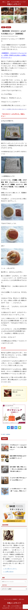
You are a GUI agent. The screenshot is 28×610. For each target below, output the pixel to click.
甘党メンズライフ (14, 4)
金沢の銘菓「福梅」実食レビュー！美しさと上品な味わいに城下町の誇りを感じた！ (18, 469)
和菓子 (4, 434)
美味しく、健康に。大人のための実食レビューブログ (14, 605)
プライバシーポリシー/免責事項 (10, 599)
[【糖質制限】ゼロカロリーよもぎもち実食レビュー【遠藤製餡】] (15, 427)
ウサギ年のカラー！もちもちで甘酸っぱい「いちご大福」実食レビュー (18, 447)
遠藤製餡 (8, 434)
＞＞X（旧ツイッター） (10, 568)
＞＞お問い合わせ (8, 571)
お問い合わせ (21, 599)
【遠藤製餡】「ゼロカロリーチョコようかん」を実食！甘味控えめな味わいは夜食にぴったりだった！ (14, 55)
